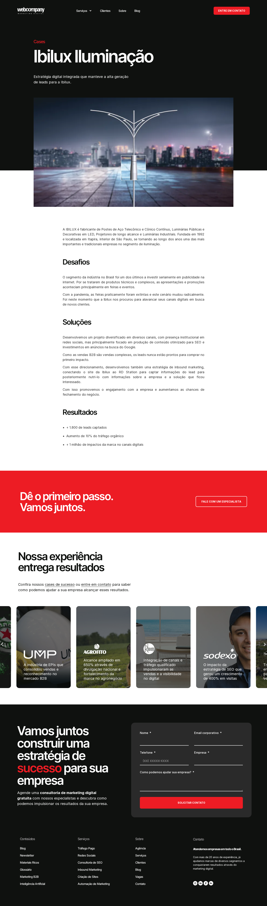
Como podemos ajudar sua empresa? (166, 772)
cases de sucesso (60, 584)
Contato (198, 839)
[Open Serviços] (90, 11)
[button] (2, 644)
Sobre (139, 839)
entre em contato (96, 584)
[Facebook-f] (206, 883)
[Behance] (211, 883)
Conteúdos (27, 839)
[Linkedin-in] (200, 883)
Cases (39, 41)
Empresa (200, 752)
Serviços (84, 839)
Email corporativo (206, 733)
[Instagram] (195, 883)
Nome (144, 733)
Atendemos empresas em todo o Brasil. (217, 849)
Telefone (146, 752)
